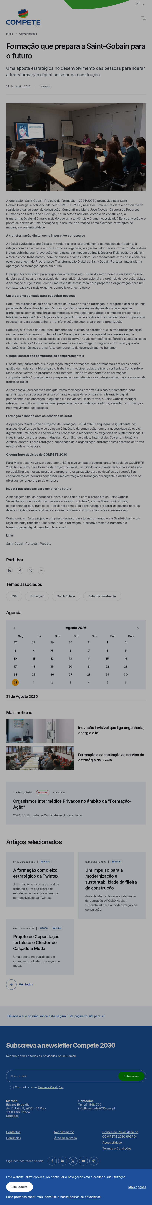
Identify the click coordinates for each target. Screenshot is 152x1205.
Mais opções (137, 1187)
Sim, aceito (19, 1187)
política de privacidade (85, 1197)
